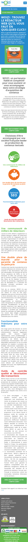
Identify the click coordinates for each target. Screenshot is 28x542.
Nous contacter (5, 504)
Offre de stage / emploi (7, 506)
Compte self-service (6, 501)
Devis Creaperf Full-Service (8, 503)
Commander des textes (9, 9)
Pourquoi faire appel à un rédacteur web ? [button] (14, 489)
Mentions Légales (6, 508)
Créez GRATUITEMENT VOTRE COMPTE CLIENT (14, 71)
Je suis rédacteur (7, 12)
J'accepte (24, 533)
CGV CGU (3, 510)
